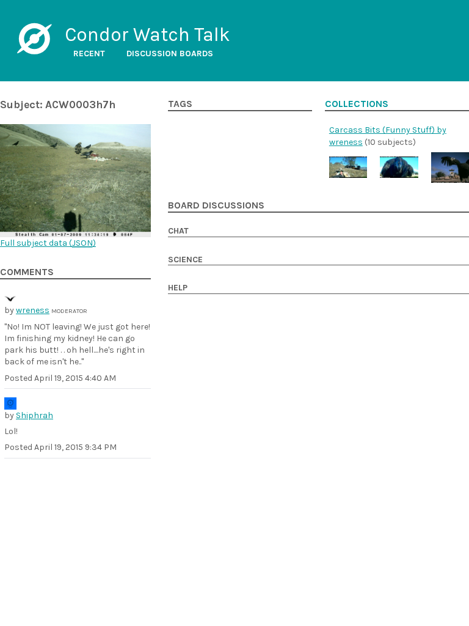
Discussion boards (169, 53)
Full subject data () (48, 243)
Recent (89, 53)
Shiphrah (34, 415)
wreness (32, 310)
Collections (356, 103)
